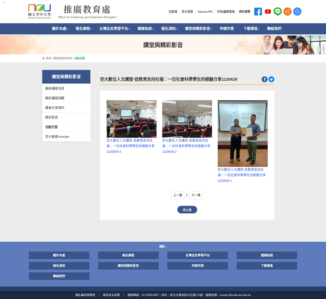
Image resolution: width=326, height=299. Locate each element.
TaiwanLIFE (205, 11)
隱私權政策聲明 (85, 295)
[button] (287, 11)
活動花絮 (51, 127)
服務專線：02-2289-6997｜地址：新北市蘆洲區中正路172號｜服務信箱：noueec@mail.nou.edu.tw (189, 295)
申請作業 (227, 29)
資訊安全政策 (111, 295)
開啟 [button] (162, 246)
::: (3, 2)
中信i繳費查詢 (226, 11)
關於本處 (59, 29)
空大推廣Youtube (57, 137)
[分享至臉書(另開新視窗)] (265, 79)
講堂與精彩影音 (197, 29)
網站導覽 (244, 11)
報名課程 (83, 29)
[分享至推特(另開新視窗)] (271, 79)
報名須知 (168, 29)
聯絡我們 (274, 29)
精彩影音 (51, 117)
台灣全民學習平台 (113, 29)
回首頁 (173, 11)
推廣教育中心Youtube (268, 11)
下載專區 (250, 29)
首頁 (48, 58)
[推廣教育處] (74, 11)
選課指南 (145, 29)
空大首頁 (187, 11)
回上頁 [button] (187, 209)
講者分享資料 (54, 108)
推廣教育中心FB (258, 11)
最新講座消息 (54, 88)
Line (278, 11)
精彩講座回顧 (54, 98)
